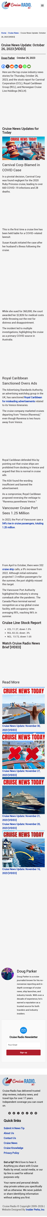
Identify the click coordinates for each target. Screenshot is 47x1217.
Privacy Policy (11, 1152)
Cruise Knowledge (13, 1147)
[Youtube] (22, 1113)
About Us (9, 1133)
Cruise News (13, 33)
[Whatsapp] (25, 66)
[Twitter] (14, 1113)
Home (3, 33)
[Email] (29, 66)
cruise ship (8, 569)
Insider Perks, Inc (35, 1209)
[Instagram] (18, 1113)
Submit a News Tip (14, 1128)
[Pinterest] (20, 66)
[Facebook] (3, 66)
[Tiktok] (27, 1113)
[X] (8, 66)
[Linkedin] (16, 66)
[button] (42, 5)
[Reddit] (12, 66)
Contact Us (10, 1138)
